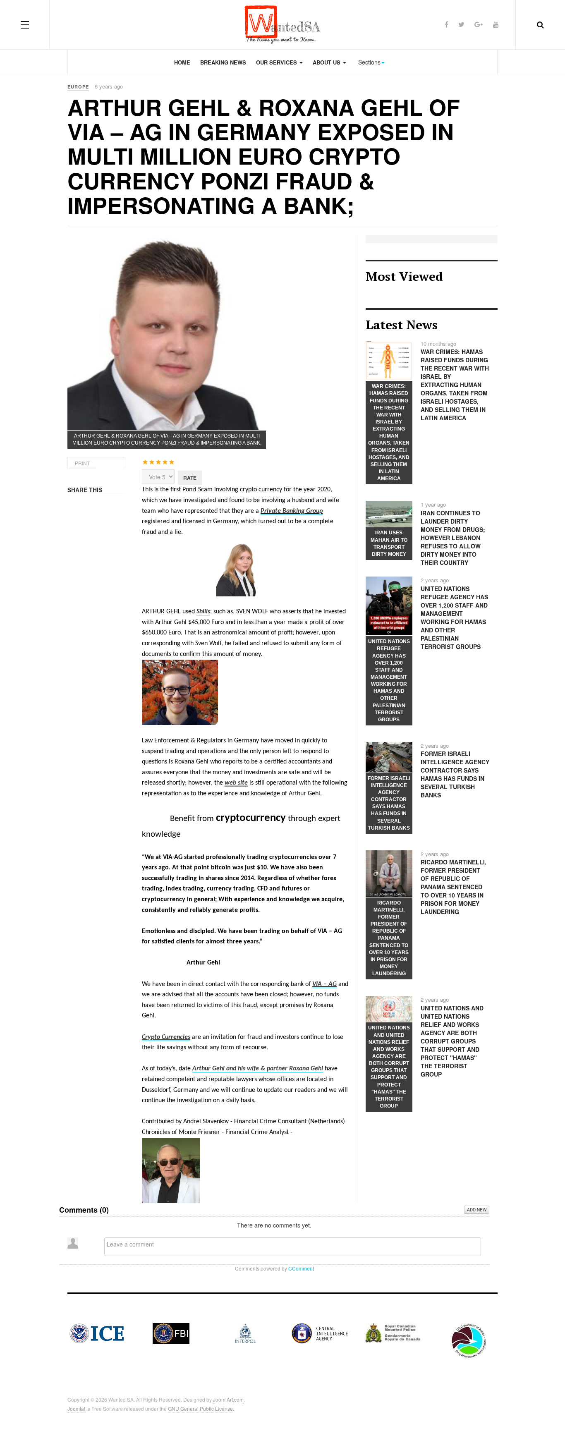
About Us (327, 62)
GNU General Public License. (201, 1408)
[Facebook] (446, 24)
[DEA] (468, 1340)
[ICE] (96, 1332)
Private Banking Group (292, 511)
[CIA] (320, 1332)
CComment (301, 1268)
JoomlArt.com (228, 1399)
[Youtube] (496, 24)
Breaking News (223, 62)
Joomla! (76, 1408)
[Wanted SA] (282, 24)
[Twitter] (461, 24)
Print (82, 463)
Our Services (277, 62)
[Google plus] (478, 24)
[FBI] (171, 1332)
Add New (476, 1210)
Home (182, 62)
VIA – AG (324, 984)
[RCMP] (394, 1332)
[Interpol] (245, 1332)
